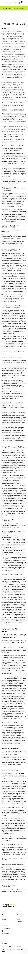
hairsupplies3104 (7, 933)
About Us (4, 919)
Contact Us (4, 917)
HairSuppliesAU (7, 931)
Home (3, 915)
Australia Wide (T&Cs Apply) (14, 8)
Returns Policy (20, 921)
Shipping (19, 919)
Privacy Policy (20, 915)
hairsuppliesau (7, 928)
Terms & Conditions (21, 917)
